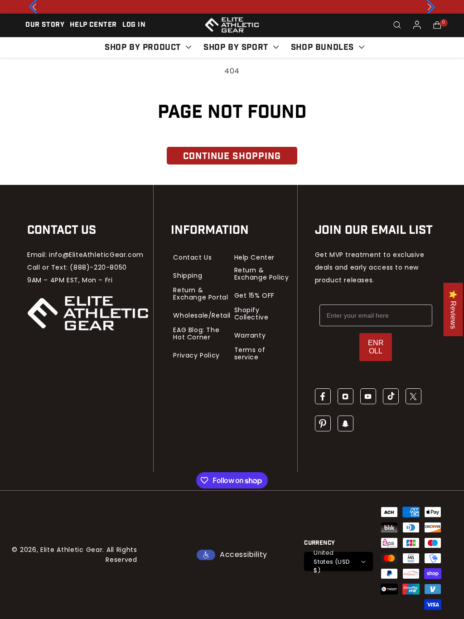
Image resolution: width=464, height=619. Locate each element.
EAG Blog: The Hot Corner (196, 333)
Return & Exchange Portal (200, 293)
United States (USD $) (332, 561)
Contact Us (192, 257)
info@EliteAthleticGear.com (96, 254)
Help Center (254, 257)
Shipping (187, 275)
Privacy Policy (196, 355)
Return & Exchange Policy (261, 273)
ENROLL (376, 347)
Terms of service (250, 353)
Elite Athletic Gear (71, 549)
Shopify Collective (251, 313)
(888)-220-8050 (98, 267)
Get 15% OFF (254, 295)
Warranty (250, 335)
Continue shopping (232, 156)
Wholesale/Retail (202, 315)
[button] (397, 25)
